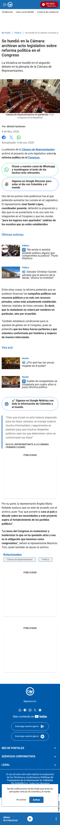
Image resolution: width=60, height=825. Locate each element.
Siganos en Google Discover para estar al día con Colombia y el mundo (32, 184)
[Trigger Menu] (5, 4)
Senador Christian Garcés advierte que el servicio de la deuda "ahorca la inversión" (39, 274)
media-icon (30, 819)
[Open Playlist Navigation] (56, 818)
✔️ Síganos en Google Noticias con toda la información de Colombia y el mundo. (33, 403)
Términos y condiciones (26, 777)
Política (17, 33)
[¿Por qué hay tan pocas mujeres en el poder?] (11, 363)
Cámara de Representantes (38, 149)
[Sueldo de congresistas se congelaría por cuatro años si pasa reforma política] (11, 382)
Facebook (4, 139)
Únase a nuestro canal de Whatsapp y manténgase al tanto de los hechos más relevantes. (33, 169)
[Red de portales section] (55, 747)
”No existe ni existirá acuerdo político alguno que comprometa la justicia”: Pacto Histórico (40, 254)
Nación (25, 358)
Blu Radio (6, 33)
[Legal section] (55, 764)
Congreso (34, 157)
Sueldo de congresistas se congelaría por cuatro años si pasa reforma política (39, 384)
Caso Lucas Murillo (25, 12)
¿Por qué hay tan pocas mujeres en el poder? (38, 364)
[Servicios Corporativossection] (55, 756)
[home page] (30, 691)
